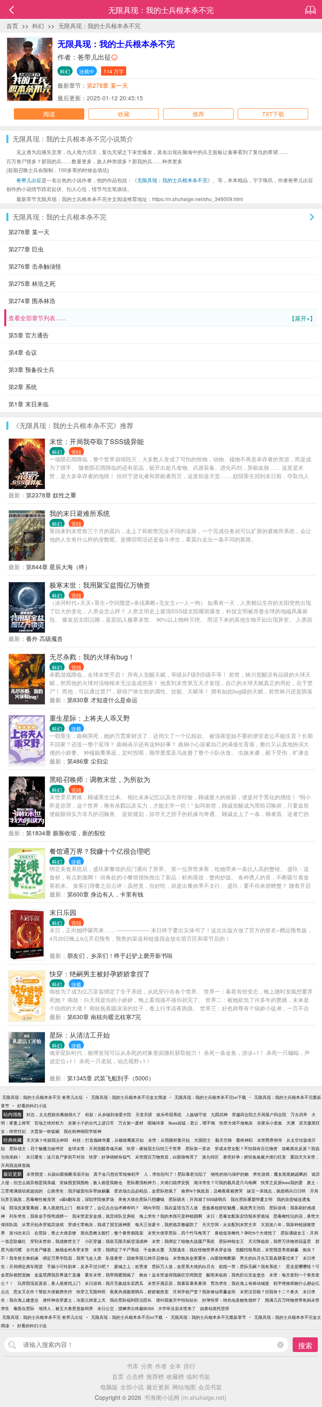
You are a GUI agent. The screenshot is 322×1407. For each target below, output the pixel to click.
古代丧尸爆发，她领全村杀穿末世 (57, 1250)
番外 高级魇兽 (44, 638)
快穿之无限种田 (91, 1292)
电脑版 (109, 1387)
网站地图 (184, 1387)
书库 (132, 1366)
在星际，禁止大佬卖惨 (55, 1233)
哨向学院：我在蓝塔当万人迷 (170, 1208)
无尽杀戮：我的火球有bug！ (92, 657)
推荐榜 (155, 1376)
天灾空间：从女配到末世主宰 (229, 1224)
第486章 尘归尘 (87, 761)
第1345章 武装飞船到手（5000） (110, 1078)
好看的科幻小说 (32, 1106)
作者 (161, 1366)
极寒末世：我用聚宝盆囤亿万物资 (99, 585)
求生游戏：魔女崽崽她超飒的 (280, 1174)
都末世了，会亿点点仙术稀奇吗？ (107, 1208)
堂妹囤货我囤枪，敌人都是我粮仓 (91, 1182)
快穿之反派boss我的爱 (282, 1182)
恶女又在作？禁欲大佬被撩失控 (42, 1292)
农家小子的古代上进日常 (91, 1123)
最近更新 (158, 1387)
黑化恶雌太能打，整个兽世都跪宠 (111, 1233)
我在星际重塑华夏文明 (252, 1199)
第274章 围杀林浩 (31, 300)
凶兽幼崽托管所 (214, 1308)
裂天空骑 (223, 1140)
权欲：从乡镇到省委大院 (108, 1114)
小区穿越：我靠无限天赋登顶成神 (116, 1241)
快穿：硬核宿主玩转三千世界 (154, 1148)
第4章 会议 (22, 352)
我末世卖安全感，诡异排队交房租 (103, 1216)
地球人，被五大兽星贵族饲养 (66, 1308)
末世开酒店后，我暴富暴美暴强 (177, 1283)
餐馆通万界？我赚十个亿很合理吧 (99, 851)
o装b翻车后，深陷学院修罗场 (87, 1199)
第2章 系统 (22, 386)
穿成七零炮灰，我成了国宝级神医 (99, 1224)
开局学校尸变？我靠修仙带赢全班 (204, 1292)
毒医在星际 (23, 1308)
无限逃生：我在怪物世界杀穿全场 (200, 1250)
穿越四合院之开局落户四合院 (259, 1114)
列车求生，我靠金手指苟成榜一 (38, 1216)
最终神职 (244, 1140)
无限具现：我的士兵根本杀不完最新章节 (208, 1317)
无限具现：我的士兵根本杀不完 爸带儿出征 (42, 1097)
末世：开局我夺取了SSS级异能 (96, 441)
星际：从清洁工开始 (79, 1035)
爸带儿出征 (94, 57)
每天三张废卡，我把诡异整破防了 (166, 1224)
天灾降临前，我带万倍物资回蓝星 (279, 1241)
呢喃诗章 (156, 1123)
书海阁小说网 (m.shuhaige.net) (185, 1397)
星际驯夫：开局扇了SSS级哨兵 (197, 1199)
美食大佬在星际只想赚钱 (141, 1199)
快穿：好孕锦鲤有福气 (110, 1157)
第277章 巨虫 (26, 249)
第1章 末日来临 (28, 404)
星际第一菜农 (197, 1148)
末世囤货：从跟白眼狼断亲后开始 (57, 1174)
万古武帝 (299, 1114)
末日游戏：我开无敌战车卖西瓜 (114, 1283)
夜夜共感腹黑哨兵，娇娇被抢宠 (139, 1292)
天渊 (290, 1123)
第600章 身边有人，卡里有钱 (105, 894)
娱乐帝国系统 (169, 1114)
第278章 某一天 (107, 85)
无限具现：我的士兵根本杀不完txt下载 (210, 1097)
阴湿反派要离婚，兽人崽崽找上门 (40, 1208)
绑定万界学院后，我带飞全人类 (72, 1258)
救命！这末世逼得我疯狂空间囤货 (170, 1275)
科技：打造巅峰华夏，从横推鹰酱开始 (108, 1140)
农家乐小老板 (269, 1123)
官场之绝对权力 (49, 1123)
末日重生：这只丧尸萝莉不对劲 (55, 1157)
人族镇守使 (196, 1114)
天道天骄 (143, 1114)
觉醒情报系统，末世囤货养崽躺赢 (267, 1250)
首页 (12, 25)
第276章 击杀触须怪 (34, 266)
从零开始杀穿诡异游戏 (43, 1224)
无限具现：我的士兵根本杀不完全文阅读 (128, 1097)
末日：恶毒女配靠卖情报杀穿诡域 (237, 1216)
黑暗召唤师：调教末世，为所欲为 (99, 779)
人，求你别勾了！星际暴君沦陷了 (175, 1174)
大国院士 (202, 1140)
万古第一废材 (130, 1123)
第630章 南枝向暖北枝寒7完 (104, 1016)
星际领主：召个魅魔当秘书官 (36, 1148)
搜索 (305, 1345)
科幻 (38, 25)
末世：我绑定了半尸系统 (116, 1250)
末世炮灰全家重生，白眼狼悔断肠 (204, 1258)
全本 (175, 1366)
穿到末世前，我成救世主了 (55, 1241)
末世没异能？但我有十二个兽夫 (269, 1292)
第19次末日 (19, 1233)
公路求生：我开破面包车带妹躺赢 (78, 1191)
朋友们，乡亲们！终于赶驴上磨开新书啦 (120, 955)
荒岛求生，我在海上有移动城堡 (239, 1283)
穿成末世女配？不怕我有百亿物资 (246, 1148)
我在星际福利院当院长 (131, 1300)
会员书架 (210, 1387)
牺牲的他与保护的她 (230, 1174)
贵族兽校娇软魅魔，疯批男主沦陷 (233, 1208)
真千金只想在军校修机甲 (116, 1174)
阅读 (49, 114)
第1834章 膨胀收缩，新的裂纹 (66, 833)
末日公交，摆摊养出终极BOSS (125, 1308)
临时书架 (198, 1376)
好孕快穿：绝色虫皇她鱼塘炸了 (231, 1300)
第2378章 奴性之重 (51, 495)
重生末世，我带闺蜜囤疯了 (110, 1275)
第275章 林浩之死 (31, 283)
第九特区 (210, 1157)
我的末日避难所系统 (79, 513)
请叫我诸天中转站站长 (177, 1300)
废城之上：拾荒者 (131, 1266)
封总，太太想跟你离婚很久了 (53, 1114)
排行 (189, 1366)
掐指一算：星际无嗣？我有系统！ (250, 1266)
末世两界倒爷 (269, 1140)
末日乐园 (62, 912)
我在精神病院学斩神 (82, 1131)
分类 (147, 1366)
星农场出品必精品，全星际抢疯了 (145, 1191)
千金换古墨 (153, 1250)
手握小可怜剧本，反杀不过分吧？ (78, 1266)
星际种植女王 (231, 1241)
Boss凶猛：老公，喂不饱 (192, 1123)
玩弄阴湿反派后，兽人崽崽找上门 (49, 1283)
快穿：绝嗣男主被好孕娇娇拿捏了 (99, 973)
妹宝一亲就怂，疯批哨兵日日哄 (276, 1191)
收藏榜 (175, 1376)
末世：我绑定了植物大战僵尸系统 (183, 1241)
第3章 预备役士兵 (31, 369)
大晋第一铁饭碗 (45, 1131)
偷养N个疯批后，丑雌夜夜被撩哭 (212, 1191)
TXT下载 (273, 114)
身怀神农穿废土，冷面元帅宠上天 (74, 1300)
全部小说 (132, 1387)
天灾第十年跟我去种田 (47, 1140)
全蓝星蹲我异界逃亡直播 (57, 1275)
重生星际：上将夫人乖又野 (89, 718)
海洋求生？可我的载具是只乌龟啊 (225, 1182)
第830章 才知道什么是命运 (102, 700)
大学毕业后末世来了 (177, 1308)
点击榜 (135, 1376)
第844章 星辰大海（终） (58, 566)
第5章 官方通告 (28, 335)
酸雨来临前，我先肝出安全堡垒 (235, 1275)
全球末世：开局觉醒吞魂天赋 (95, 1148)
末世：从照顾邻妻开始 (169, 1140)
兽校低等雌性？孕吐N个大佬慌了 (245, 1233)
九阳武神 (219, 1114)
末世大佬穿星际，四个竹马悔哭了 (179, 1233)
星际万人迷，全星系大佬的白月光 (183, 1266)
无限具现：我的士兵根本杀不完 (99, 25)
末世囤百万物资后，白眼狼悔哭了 (166, 1157)
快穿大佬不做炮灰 (236, 1123)
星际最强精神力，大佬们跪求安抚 (158, 1182)
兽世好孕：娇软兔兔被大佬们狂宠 (254, 1157)
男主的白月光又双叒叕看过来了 (269, 1258)
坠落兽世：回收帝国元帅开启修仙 (137, 1258)
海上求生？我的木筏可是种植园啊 (170, 1216)
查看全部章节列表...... (162, 318)
